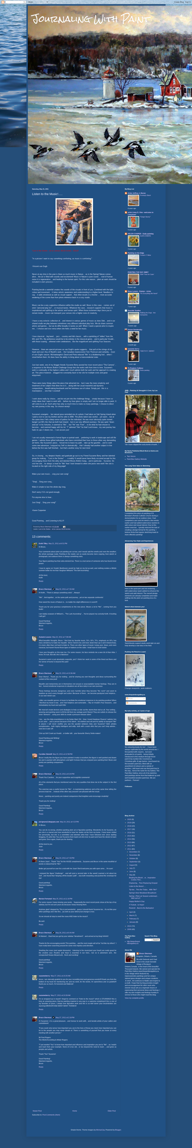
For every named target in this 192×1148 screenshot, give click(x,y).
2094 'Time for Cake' (147, 274)
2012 (129, 846)
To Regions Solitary (135, 368)
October (132, 858)
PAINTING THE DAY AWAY (138, 272)
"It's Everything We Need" (149, 293)
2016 (129, 833)
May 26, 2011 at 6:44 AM (65, 933)
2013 (129, 842)
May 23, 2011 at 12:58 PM (62, 754)
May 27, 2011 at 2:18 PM (65, 1018)
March (132, 915)
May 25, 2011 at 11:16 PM (62, 899)
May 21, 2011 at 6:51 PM (57, 544)
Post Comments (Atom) (51, 1115)
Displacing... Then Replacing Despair (143, 883)
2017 (129, 829)
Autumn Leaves (45, 637)
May (131, 875)
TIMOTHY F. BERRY (147, 351)
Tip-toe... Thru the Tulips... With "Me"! (143, 890)
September (133, 862)
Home (74, 1111)
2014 (129, 839)
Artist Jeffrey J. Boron (137, 193)
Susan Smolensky (135, 330)
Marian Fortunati (45, 899)
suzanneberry (44, 976)
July (131, 868)
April (131, 912)
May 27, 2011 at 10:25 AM (60, 976)
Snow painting (144, 370)
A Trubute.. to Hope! (136, 905)
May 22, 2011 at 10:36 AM (65, 673)
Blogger (118, 1130)
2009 (129, 929)
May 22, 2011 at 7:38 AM (61, 637)
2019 (129, 823)
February (133, 919)
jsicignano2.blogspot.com (49, 822)
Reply (41, 581)
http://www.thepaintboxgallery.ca (133, 942)
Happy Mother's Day (136, 901)
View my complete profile (134, 998)
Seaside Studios (134, 311)
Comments (132, 703)
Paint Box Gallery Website (137, 459)
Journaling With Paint (91, 19)
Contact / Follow (145, 255)
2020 (129, 819)
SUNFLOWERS (145, 236)
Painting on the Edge (136, 253)
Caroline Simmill (45, 754)
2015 (129, 836)
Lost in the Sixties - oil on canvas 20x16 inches (54, 529)
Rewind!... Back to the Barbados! (141, 908)
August (132, 865)
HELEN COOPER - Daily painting (140, 234)
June (131, 872)
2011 (129, 849)
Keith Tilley (43, 544)
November (133, 855)
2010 (129, 926)
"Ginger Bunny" (145, 217)
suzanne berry (133, 349)
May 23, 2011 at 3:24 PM (65, 774)
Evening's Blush (145, 195)
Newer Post (37, 1111)
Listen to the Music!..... (137, 886)
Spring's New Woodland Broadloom (142, 893)
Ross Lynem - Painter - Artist (139, 291)
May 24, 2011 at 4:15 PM (69, 822)
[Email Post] (64, 527)
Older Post (112, 1111)
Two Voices (131, 456)
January (132, 922)
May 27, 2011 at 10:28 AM (60, 995)
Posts (130, 699)
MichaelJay (100, 1130)
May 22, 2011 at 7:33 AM (65, 589)
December (133, 852)
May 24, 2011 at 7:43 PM (65, 858)
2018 (129, 826)
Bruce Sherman (45, 589)
